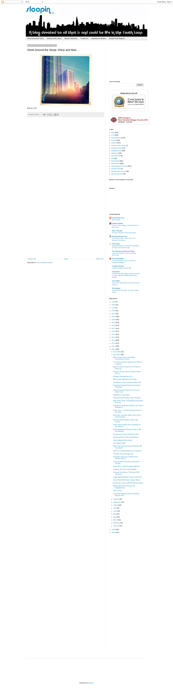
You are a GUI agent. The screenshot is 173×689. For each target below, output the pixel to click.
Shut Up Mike (116, 220)
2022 (114, 314)
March (115, 520)
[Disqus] (65, 156)
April (115, 517)
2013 (114, 340)
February (116, 523)
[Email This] (48, 114)
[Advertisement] (128, 60)
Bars (112, 132)
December (117, 352)
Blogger (90, 683)
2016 (114, 331)
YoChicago (116, 244)
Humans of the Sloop (54, 38)
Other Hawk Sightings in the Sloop (125, 379)
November (117, 355)
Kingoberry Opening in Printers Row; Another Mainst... (125, 457)
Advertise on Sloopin (98, 38)
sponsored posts (117, 174)
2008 (114, 532)
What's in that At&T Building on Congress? (127, 451)
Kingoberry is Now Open (121, 395)
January (116, 526)
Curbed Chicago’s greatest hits (121, 268)
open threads (115, 156)
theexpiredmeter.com (119, 236)
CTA (112, 135)
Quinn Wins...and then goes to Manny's (126, 466)
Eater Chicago (117, 231)
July (115, 508)
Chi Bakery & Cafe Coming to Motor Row (127, 382)
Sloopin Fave (115, 169)
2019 (114, 322)
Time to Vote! (117, 491)
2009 (114, 529)
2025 (114, 305)
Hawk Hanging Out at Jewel (122, 440)
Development (115, 138)
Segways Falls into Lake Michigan (125, 469)
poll (112, 158)
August (116, 505)
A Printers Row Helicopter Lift (123, 454)
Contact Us (84, 38)
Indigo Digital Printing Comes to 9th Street (127, 477)
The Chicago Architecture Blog (123, 251)
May (115, 514)
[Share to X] (53, 114)
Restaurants (115, 163)
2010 (114, 349)
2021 (114, 316)
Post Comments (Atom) (44, 262)
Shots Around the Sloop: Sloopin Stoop (126, 480)
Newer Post (32, 259)
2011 (114, 346)
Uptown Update (117, 223)
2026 (114, 302)
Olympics (114, 153)
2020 (114, 320)
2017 (114, 328)
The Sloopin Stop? (119, 443)
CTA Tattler (116, 281)
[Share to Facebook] (55, 114)
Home (66, 259)
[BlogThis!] (50, 114)
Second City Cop (118, 218)
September (117, 502)
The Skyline (116, 288)
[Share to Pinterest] (57, 114)
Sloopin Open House (118, 171)
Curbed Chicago (118, 266)
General (114, 143)
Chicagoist (116, 272)
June (115, 511)
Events (113, 140)
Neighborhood (116, 151)
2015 (114, 334)
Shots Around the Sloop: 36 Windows (126, 437)
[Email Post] (43, 114)
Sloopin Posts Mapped (117, 38)
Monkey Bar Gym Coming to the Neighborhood (124, 487)
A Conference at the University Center (126, 434)
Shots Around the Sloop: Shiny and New (127, 398)
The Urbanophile (118, 259)
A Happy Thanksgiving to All (122, 376)
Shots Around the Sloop (35, 38)
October (116, 499)
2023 (114, 311)
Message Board (116, 148)
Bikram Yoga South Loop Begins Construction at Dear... (124, 358)
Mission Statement (71, 38)
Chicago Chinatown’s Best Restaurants (124, 232)
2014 (114, 337)
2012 (114, 343)
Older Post (99, 259)
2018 (114, 325)
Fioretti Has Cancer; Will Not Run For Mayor (128, 483)
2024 (114, 308)
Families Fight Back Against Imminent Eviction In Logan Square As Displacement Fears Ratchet (126, 275)
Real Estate (115, 161)
